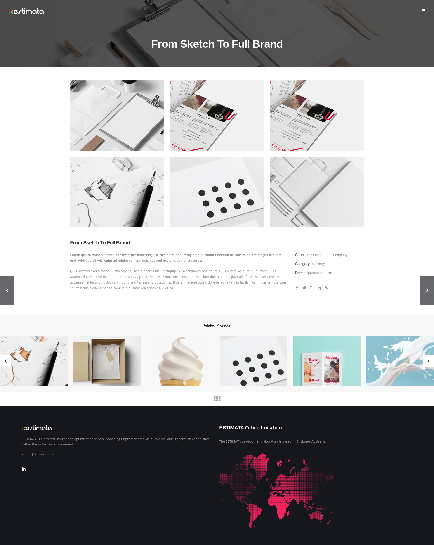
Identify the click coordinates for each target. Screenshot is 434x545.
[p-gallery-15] (317, 192)
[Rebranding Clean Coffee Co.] (397, 361)
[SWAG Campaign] (177, 361)
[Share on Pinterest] (327, 287)
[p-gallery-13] (217, 115)
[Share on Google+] (312, 287)
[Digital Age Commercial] (324, 361)
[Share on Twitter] (304, 287)
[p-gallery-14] (117, 192)
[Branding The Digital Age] (104, 361)
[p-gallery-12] (117, 115)
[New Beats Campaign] (250, 361)
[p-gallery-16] (217, 192)
